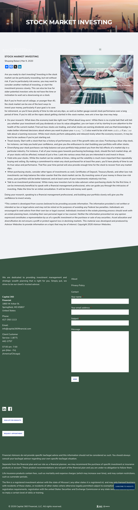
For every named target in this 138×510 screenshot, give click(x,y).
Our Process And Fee (81, 63)
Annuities (75, 108)
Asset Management (80, 91)
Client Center (79, 130)
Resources (87, 119)
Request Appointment (13, 434)
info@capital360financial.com (16, 328)
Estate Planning (101, 91)
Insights (86, 125)
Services (75, 80)
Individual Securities (81, 113)
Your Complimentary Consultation (106, 69)
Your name (86, 296)
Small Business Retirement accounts (113, 113)
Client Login (79, 136)
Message (86, 329)
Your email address (91, 307)
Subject (85, 318)
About (74, 57)
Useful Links (127, 125)
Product (75, 102)
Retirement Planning (123, 91)
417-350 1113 (9, 319)
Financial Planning (121, 85)
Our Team (99, 63)
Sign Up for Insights (12, 420)
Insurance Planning (80, 97)
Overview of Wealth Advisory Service (89, 85)
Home (131, 52)
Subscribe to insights (124, 486)
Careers (117, 130)
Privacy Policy (78, 285)
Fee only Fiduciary (118, 63)
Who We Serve (77, 69)
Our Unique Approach (81, 74)
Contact (129, 130)
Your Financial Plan (99, 136)
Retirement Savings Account (98, 108)
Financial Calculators (106, 125)
